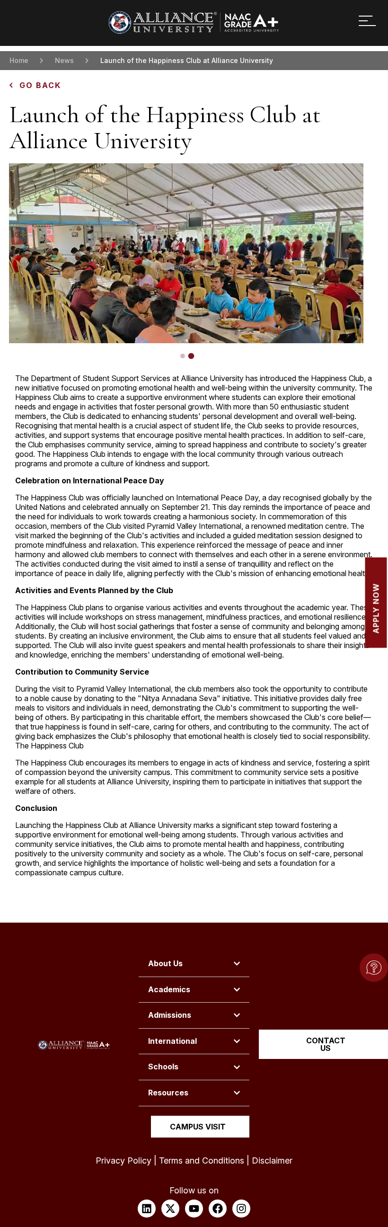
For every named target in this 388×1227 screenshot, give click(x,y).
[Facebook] (218, 1209)
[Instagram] (241, 1209)
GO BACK (40, 85)
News (64, 60)
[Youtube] (194, 1209)
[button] (182, 356)
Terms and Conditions (201, 1160)
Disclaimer (272, 1160)
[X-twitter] (170, 1209)
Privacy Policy (123, 1160)
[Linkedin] (147, 1209)
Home (18, 60)
